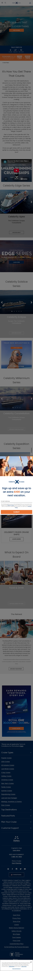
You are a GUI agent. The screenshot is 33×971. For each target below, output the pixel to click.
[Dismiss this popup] (31, 458)
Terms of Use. (24, 966)
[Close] (31, 962)
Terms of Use (10, 505)
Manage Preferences (16, 968)
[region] (16, 965)
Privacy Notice (11, 966)
